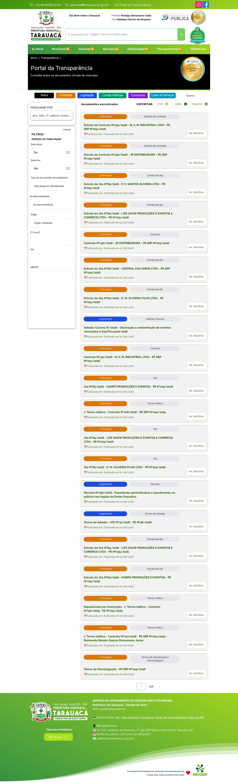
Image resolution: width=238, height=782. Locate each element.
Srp (32, 249)
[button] (61, 49)
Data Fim (35, 160)
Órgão (33, 215)
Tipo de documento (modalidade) (49, 178)
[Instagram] (198, 4)
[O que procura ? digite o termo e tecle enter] (181, 34)
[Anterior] (129, 686)
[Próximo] (159, 686)
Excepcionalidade (39, 196)
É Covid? (35, 232)
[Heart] (188, 772)
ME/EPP (34, 267)
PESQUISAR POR (41, 107)
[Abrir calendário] (67, 152)
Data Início (36, 144)
